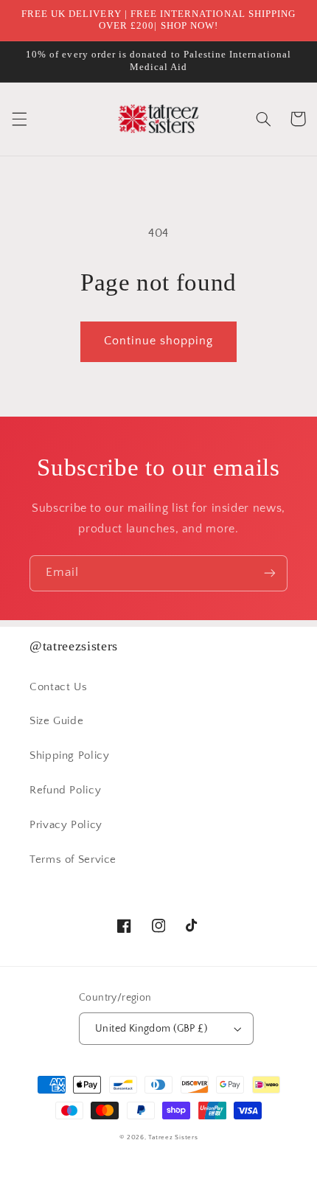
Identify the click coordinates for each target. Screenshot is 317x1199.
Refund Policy (65, 790)
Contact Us (58, 687)
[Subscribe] (270, 573)
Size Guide (56, 721)
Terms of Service (72, 860)
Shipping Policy (69, 756)
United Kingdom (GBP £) (151, 1029)
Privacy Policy (65, 825)
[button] (19, 119)
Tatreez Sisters (173, 1137)
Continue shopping (159, 341)
